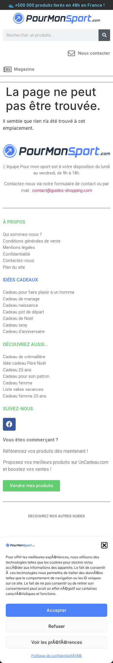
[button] (104, 545)
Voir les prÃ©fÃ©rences (56, 642)
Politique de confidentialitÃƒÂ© (56, 655)
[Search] (104, 35)
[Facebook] (9, 424)
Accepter (56, 610)
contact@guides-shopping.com (62, 190)
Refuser (56, 626)
